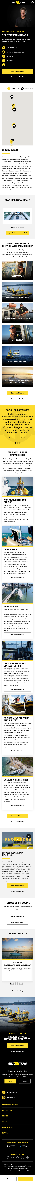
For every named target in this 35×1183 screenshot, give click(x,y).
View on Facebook (17, 916)
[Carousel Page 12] (22, 984)
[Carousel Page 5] (21, 227)
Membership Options (10, 1104)
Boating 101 (17, 962)
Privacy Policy (26, 1171)
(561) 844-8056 (12, 48)
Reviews (9, 65)
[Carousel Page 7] (11, 984)
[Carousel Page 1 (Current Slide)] (12, 227)
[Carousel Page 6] (23, 227)
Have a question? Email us (17, 438)
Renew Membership (17, 77)
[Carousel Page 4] (18, 227)
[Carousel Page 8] (13, 984)
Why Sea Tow (7, 1110)
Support (5, 1133)
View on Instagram (17, 922)
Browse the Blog (17, 991)
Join (25, 1179)
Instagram (10, 60)
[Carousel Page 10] (17, 984)
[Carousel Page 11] (20, 984)
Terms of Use (17, 1171)
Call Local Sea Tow (17, 577)
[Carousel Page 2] (14, 227)
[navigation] (2, 2)
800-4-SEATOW (12, 1092)
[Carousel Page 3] (16, 227)
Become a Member (17, 71)
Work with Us (7, 1127)
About (4, 1122)
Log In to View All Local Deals (17, 233)
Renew (9, 1179)
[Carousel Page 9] (15, 984)
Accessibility (8, 1171)
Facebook (10, 56)
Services (5, 1116)
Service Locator (12, 1097)
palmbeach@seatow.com (15, 52)
